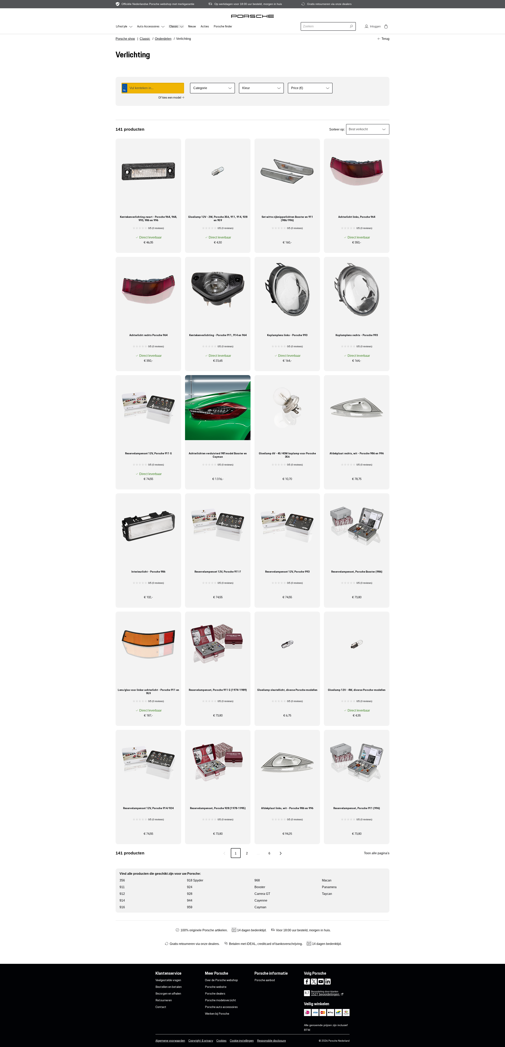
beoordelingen (325, 994)
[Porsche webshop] (252, 16)
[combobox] (324, 26)
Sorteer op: (337, 129)
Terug (385, 38)
